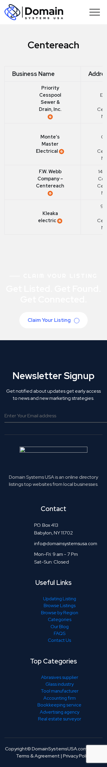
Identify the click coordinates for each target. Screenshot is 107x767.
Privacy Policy (77, 756)
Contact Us (59, 640)
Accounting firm (59, 698)
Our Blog (60, 626)
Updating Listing (59, 599)
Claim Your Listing (50, 320)
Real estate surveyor (59, 719)
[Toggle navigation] (95, 12)
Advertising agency (59, 712)
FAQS (59, 633)
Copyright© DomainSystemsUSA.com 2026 (52, 749)
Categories (59, 619)
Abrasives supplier (59, 677)
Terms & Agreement (38, 756)
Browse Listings (59, 605)
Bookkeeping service (59, 705)
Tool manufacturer (59, 691)
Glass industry (59, 684)
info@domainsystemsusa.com (65, 543)
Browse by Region (59, 613)
